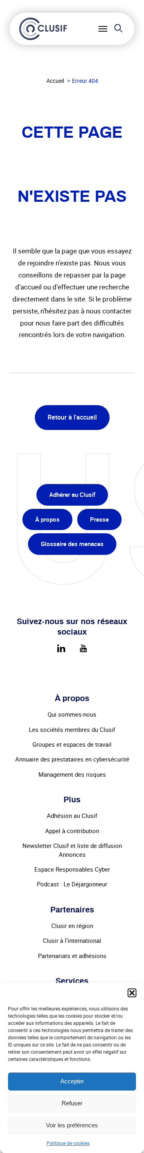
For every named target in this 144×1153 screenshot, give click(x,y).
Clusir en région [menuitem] (72, 926)
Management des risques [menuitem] (72, 774)
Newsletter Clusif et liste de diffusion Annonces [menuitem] (72, 850)
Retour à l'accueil (72, 417)
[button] (132, 993)
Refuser (72, 1103)
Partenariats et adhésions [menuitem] (72, 956)
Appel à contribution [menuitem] (72, 831)
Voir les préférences (72, 1125)
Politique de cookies (68, 1143)
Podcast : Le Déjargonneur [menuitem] (72, 884)
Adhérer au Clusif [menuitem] (72, 494)
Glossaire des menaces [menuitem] (72, 544)
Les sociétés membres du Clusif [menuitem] (72, 729)
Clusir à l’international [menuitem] (72, 940)
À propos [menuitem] (47, 519)
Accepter (72, 1081)
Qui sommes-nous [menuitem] (72, 714)
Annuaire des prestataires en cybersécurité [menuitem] (72, 759)
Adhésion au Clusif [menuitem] (72, 816)
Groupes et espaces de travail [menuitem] (72, 744)
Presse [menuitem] (99, 519)
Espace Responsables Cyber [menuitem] (72, 869)
